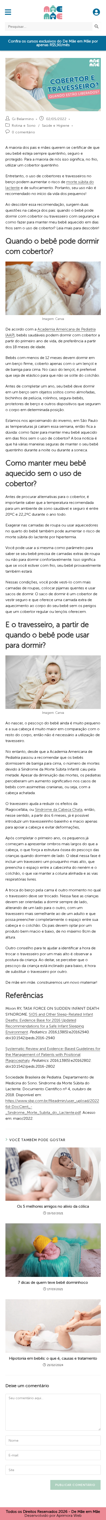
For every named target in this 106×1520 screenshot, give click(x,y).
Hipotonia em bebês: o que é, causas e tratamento (53, 1358)
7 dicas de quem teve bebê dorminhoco (53, 1282)
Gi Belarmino (23, 119)
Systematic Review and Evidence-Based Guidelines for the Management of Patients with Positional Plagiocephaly (52, 1054)
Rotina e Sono (24, 126)
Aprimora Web (69, 1515)
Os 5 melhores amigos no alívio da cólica (53, 1206)
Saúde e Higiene (56, 126)
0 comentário (23, 132)
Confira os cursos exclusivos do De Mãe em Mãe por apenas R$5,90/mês (53, 43)
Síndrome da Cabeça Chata (58, 809)
